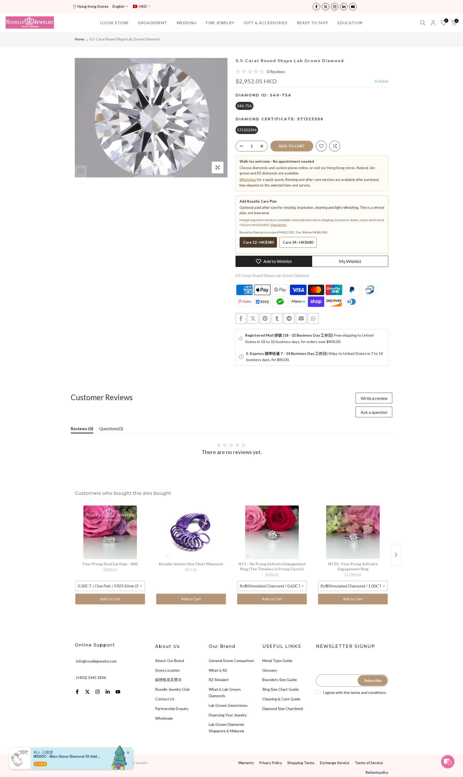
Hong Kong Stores (93, 6)
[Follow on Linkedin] (344, 6)
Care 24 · (298, 242)
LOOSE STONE (114, 22)
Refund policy (376, 772)
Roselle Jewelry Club (172, 689)
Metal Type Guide (277, 660)
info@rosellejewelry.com (96, 661)
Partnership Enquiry (171, 708)
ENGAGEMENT (152, 22)
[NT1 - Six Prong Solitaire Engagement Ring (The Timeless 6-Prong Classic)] (272, 532)
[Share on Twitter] (253, 318)
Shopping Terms (301, 762)
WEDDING (187, 22)
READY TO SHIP (312, 22)
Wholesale (164, 718)
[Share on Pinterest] (265, 318)
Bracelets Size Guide (279, 679)
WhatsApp (248, 179)
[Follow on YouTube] (353, 6)
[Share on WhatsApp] (313, 318)
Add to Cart (110, 599)
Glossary (269, 670)
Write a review (374, 398)
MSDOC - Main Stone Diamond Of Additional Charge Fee (66, 756)
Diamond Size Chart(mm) (282, 708)
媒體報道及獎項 (168, 679)
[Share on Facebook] (241, 318)
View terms (278, 225)
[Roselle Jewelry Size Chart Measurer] (191, 532)
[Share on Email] (301, 318)
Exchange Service (334, 762)
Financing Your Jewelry (228, 715)
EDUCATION (350, 22)
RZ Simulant (219, 679)
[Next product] (396, 555)
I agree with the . (355, 692)
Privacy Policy (270, 762)
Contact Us (164, 699)
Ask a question (374, 412)
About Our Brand (169, 660)
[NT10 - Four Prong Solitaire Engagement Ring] (353, 532)
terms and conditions (368, 692)
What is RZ (218, 670)
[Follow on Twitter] (325, 6)
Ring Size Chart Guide (280, 689)
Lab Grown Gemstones (228, 705)
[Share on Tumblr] (277, 318)
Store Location (167, 670)
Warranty (246, 762)
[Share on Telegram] (289, 318)
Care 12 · (258, 242)
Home (79, 39)
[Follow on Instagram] (334, 6)
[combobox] (110, 586)
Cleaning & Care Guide (281, 699)
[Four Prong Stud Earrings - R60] (110, 532)
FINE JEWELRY (220, 22)
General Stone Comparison (231, 660)
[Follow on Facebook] (316, 6)
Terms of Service (369, 762)
